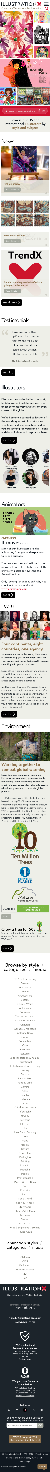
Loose (25, 1136)
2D (25, 1273)
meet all (7, 440)
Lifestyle (25, 1124)
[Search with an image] (44, 111)
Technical (25, 1215)
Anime (25, 991)
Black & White (25, 1004)
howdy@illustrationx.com (25, 1317)
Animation (25, 987)
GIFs (25, 1091)
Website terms (41, 1454)
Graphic (25, 1095)
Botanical (25, 1012)
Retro (25, 1194)
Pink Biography (12, 183)
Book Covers (25, 1008)
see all (6, 372)
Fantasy (25, 1070)
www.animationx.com (14, 588)
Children (25, 1024)
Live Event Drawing (25, 1132)
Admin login (25, 1461)
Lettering (25, 1120)
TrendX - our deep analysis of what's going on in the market (23, 284)
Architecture (25, 995)
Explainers (25, 1265)
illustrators (33, 124)
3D (25, 1278)
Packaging (25, 1157)
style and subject (25, 128)
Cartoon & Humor (25, 1016)
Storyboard (25, 1207)
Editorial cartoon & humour (25, 1057)
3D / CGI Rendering (25, 979)
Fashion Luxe (25, 1078)
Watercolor (25, 1223)
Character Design (25, 1020)
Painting (25, 1161)
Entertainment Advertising (25, 1066)
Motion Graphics (25, 1269)
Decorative (25, 1049)
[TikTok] (25, 1411)
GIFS (25, 1261)
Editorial (25, 1053)
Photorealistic (25, 1178)
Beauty (25, 999)
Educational (25, 1062)
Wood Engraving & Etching (25, 1227)
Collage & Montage (25, 1028)
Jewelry (25, 1115)
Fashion (25, 1074)
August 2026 (25, 1437)
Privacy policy (25, 1458)
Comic (25, 1037)
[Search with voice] (39, 111)
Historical (25, 1099)
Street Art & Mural (25, 1211)
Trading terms (12, 1458)
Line (25, 1128)
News (7, 141)
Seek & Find (25, 1198)
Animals (25, 983)
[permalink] (46, 193)
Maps (25, 1140)
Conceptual (25, 1041)
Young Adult (25, 1231)
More (6, 916)
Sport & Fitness (25, 1202)
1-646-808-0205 (25, 1322)
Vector (25, 1219)
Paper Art (25, 1165)
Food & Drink (25, 1082)
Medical (25, 1144)
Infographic (25, 1111)
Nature (25, 1149)
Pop (25, 1186)
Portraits (25, 1190)
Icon (25, 1103)
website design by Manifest (13, 1467)
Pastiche (25, 1169)
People (25, 1173)
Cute (25, 1045)
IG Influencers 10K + (25, 1107)
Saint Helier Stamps (14, 235)
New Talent (25, 1153)
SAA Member (38, 1458)
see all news (10, 302)
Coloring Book (25, 1033)
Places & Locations (25, 1182)
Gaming (25, 1086)
